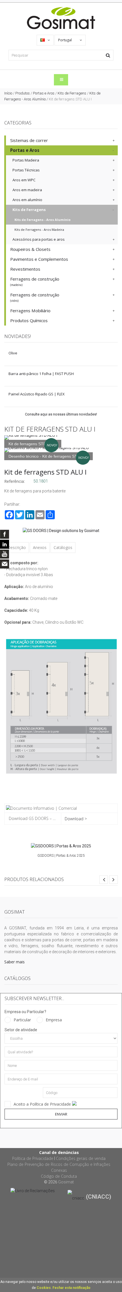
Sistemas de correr (29, 140)
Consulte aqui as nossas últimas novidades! (61, 414)
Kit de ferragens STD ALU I (45, 472)
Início (8, 93)
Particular (22, 1019)
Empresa (54, 1019)
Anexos (40, 547)
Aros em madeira (27, 189)
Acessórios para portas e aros (38, 239)
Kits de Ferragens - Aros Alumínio (42, 220)
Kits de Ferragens (72, 93)
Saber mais (14, 961)
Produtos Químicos (29, 320)
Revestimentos (25, 269)
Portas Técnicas (26, 170)
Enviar (61, 1114)
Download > (76, 818)
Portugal (65, 40)
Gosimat (66, 1182)
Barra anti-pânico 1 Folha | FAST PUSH (41, 373)
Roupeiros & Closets (30, 249)
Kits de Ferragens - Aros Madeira (39, 229)
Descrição (16, 547)
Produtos (22, 93)
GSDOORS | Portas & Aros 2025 (61, 856)
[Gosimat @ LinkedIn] (4, 544)
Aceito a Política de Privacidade (43, 1104)
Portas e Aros (43, 93)
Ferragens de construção (34, 281)
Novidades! (17, 336)
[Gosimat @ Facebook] (4, 534)
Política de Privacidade (32, 1158)
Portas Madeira (25, 160)
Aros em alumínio (27, 199)
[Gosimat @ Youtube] (4, 554)
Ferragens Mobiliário (30, 310)
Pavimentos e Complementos (39, 259)
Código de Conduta (59, 1176)
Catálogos (63, 547)
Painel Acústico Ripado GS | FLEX (37, 394)
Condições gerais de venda (81, 1158)
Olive (13, 353)
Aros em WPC (23, 179)
